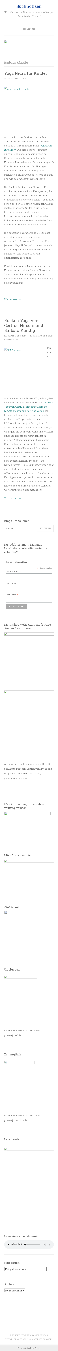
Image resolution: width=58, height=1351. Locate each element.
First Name (12, 583)
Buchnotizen (29, 6)
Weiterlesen (12, 299)
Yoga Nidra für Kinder (25, 73)
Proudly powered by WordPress (29, 1335)
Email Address (13, 571)
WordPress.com (43, 1339)
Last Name (12, 594)
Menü (30, 29)
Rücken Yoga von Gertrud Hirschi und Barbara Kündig (23, 325)
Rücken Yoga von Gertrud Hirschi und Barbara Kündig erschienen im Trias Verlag (28, 406)
